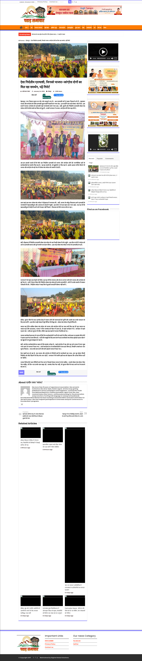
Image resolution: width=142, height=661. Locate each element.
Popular (100, 159)
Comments (109, 159)
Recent (91, 159)
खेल (83, 28)
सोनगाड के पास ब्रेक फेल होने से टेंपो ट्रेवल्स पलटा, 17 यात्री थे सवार (104, 176)
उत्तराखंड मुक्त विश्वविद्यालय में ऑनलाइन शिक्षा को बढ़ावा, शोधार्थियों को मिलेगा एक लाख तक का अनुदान (52, 610)
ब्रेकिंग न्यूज (54, 28)
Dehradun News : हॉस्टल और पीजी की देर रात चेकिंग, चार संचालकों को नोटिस (75, 610)
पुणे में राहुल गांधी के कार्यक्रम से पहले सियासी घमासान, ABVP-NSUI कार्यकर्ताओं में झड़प (104, 198)
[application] (103, 51)
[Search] (69, 1)
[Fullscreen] (116, 58)
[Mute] (112, 58)
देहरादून (28, 40)
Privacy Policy (42, 2)
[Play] (91, 58)
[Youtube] (76, 2)
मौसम (105, 28)
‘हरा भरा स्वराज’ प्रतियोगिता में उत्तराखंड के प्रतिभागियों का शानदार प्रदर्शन (75, 587)
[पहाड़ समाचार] (33, 14)
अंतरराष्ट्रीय (62, 28)
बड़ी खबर (46, 28)
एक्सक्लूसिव (70, 28)
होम (21, 27)
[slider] (102, 58)
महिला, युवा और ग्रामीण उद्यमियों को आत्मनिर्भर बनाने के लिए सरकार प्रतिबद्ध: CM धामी (30, 610)
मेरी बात (99, 28)
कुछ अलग (77, 28)
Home (22, 40)
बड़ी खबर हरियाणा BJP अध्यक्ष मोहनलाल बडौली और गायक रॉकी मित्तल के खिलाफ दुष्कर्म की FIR (33, 415)
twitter (75, 644)
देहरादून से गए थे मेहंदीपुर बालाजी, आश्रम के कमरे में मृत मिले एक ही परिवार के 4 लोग (72, 414)
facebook (59, 95)
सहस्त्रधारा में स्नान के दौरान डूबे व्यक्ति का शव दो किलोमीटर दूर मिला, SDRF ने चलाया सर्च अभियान (109, 168)
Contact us (53, 2)
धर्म (94, 28)
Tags (91, 163)
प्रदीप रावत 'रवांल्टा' (26, 91)
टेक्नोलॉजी (89, 28)
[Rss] (72, 2)
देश (31, 28)
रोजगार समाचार (38, 28)
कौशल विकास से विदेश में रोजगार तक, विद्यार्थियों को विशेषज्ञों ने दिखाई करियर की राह (30, 442)
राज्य (26, 28)
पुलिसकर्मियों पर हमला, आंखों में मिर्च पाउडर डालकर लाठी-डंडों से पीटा (103, 184)
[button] (103, 52)
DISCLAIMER (49, 641)
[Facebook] (74, 2)
